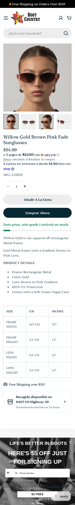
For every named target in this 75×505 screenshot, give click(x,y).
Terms (63, 487)
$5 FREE (37, 494)
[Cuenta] (60, 18)
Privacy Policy (54, 487)
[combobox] (37, 33)
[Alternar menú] (5, 18)
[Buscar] (65, 33)
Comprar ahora (37, 213)
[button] (37, 154)
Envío (7, 159)
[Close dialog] (70, 442)
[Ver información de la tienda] (64, 401)
